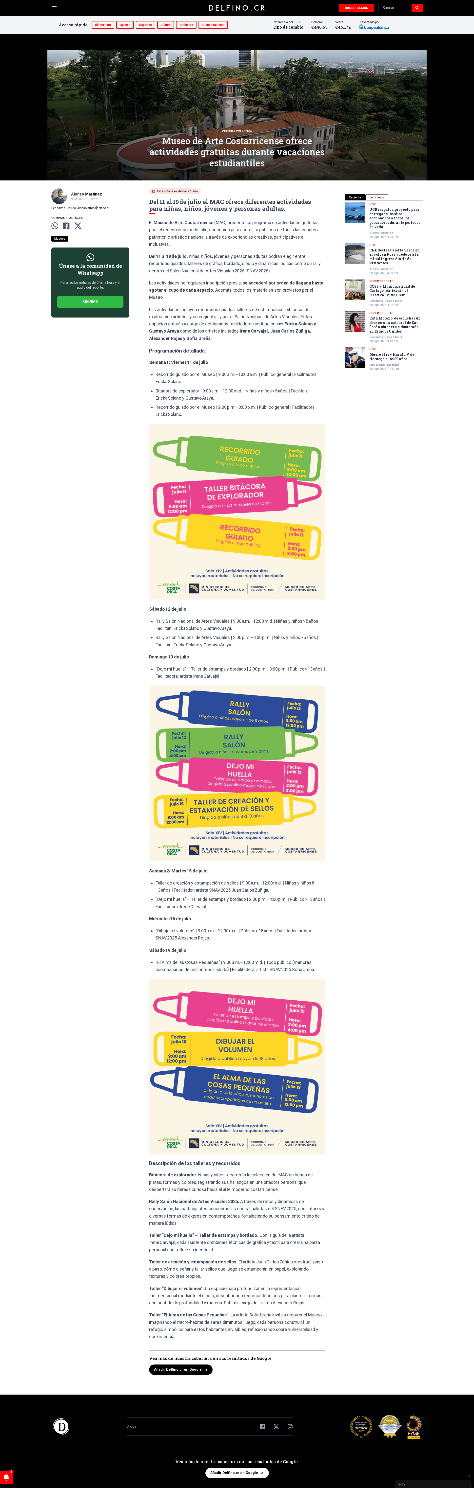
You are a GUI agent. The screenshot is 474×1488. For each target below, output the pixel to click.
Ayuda (131, 1426)
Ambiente (186, 25)
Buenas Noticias (213, 25)
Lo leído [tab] (377, 197)
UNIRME (90, 301)
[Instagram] (290, 1427)
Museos (59, 238)
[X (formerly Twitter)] (276, 1427)
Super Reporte (381, 281)
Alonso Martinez (381, 233)
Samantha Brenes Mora (385, 301)
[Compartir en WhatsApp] (54, 225)
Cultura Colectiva (237, 131)
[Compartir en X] (78, 226)
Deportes (145, 25)
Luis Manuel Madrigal (384, 365)
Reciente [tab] (355, 197)
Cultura (166, 25)
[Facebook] (262, 1427)
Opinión (125, 25)
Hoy (372, 204)
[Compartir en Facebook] (66, 226)
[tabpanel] (384, 286)
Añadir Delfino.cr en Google (178, 1369)
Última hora (103, 25)
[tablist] (384, 197)
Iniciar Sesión (356, 8)
